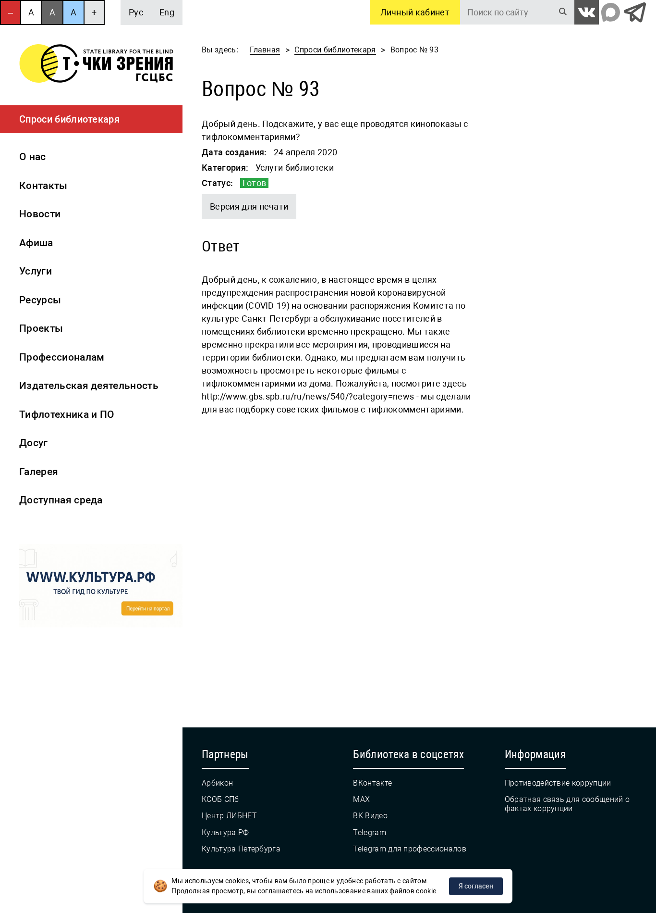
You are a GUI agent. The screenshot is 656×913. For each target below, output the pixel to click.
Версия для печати (249, 206)
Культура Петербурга (241, 848)
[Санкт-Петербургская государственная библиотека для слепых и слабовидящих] (96, 65)
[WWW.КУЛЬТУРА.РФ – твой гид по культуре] (100, 587)
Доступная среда (61, 500)
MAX (361, 799)
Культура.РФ (225, 832)
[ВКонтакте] (586, 12)
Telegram (369, 832)
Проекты (41, 328)
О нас (32, 157)
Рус (136, 12)
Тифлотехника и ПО (66, 414)
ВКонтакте (372, 783)
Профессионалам (61, 357)
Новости (40, 214)
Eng (166, 12)
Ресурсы (40, 300)
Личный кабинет (414, 12)
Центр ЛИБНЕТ (229, 815)
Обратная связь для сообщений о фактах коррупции (567, 804)
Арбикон (217, 783)
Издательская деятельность (88, 385)
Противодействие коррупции (558, 783)
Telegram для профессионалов (409, 848)
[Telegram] (634, 12)
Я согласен (476, 886)
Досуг (33, 443)
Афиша (36, 243)
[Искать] (562, 12)
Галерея (38, 471)
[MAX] (610, 12)
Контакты (43, 185)
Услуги (35, 271)
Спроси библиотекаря (69, 119)
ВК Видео (370, 815)
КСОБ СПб (220, 799)
